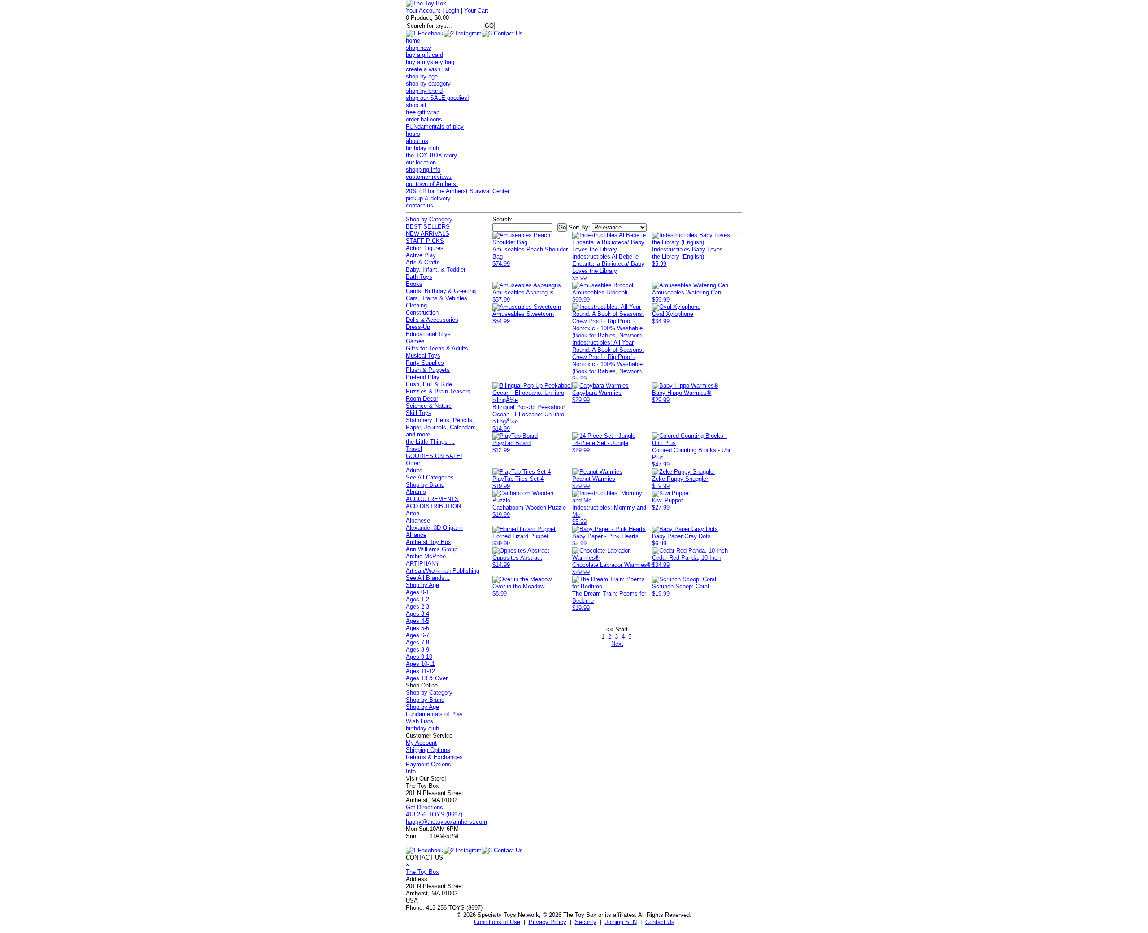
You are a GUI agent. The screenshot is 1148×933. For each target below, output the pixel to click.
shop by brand (424, 90)
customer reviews (429, 176)
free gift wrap (422, 112)
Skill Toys (418, 413)
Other (413, 463)
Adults (414, 470)
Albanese (418, 520)
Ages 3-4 (417, 613)
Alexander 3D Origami (434, 527)
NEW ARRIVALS (427, 233)
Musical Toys (423, 355)
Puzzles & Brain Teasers (438, 391)
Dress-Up (418, 327)
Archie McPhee (426, 556)
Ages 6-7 (417, 635)
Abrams (416, 491)
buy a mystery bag (430, 62)
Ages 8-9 (417, 649)
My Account (421, 742)
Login (452, 10)
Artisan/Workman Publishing (442, 570)
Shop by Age (422, 585)
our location (421, 162)
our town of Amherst (432, 184)
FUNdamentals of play (435, 126)
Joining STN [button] (621, 922)
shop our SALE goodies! (437, 98)
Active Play (421, 255)
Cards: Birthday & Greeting (441, 291)
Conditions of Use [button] (497, 922)
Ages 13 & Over (427, 678)
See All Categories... (432, 477)
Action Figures (425, 248)
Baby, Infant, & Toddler (435, 269)
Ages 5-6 (417, 628)
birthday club (422, 148)
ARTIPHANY (422, 563)
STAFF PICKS (425, 241)
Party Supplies (425, 362)
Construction (422, 312)
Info (411, 771)
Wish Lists (419, 721)
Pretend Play (422, 377)
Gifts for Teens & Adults (437, 348)
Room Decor (422, 398)
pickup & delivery (428, 198)
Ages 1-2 (417, 599)
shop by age (422, 76)
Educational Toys (428, 334)
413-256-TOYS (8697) (434, 814)
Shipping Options (428, 750)
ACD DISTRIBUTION (433, 506)
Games (415, 341)
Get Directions (424, 807)
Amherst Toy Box (428, 542)
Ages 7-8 (417, 642)
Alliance (416, 534)
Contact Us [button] (659, 922)
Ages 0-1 (417, 592)
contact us (419, 205)
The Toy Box (422, 871)
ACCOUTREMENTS (432, 499)
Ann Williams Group (431, 549)
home (413, 40)
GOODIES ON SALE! (434, 456)
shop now (418, 47)
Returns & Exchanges (434, 757)
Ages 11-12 (420, 671)
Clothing (416, 305)
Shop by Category (429, 219)
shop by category (428, 83)
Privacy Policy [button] (547, 922)
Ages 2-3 (417, 606)
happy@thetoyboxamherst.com (446, 821)
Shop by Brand (425, 484)
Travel (414, 448)
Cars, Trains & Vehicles (436, 298)
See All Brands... (428, 577)
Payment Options (428, 764)
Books (414, 284)
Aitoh (412, 513)
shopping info (423, 169)
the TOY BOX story (431, 155)
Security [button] (585, 922)
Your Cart (476, 10)
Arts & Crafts (423, 262)
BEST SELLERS (428, 226)
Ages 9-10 (419, 656)
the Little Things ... (430, 441)
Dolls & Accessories (432, 319)
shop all (416, 105)
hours (413, 133)
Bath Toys (419, 276)
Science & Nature (429, 405)
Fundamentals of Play (434, 714)
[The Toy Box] (426, 3)
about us (417, 141)
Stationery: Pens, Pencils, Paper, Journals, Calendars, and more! (442, 427)
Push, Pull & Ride (429, 384)
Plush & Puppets (428, 370)
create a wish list (428, 69)
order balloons (424, 119)
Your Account (423, 10)
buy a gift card (424, 55)
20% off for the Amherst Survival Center (457, 191)
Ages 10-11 (420, 664)
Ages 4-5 (417, 621)
